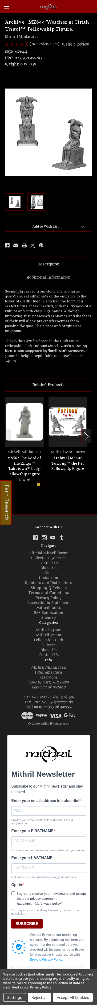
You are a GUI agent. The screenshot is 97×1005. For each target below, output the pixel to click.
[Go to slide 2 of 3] (46, 484)
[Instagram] (44, 537)
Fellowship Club (48, 640)
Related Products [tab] (48, 385)
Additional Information (49, 277)
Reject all (39, 997)
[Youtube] (52, 537)
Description (48, 264)
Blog (48, 573)
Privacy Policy (48, 598)
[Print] (24, 245)
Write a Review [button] (75, 44)
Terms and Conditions (48, 593)
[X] (32, 245)
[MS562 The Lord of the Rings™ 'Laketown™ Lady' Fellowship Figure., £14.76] (24, 421)
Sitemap (48, 618)
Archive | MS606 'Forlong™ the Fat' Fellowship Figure (68, 463)
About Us (48, 568)
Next (86, 436)
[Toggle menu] (6, 6)
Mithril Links (48, 608)
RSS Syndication (48, 613)
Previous (6, 436)
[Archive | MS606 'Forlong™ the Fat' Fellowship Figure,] (67, 421)
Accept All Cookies (73, 997)
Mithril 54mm (48, 630)
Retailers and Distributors (48, 583)
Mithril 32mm (48, 635)
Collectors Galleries (48, 558)
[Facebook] (7, 245)
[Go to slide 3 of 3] (53, 484)
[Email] (15, 245)
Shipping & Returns (49, 588)
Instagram (48, 578)
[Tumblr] (61, 537)
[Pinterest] (41, 245)
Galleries (48, 645)
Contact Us (49, 563)
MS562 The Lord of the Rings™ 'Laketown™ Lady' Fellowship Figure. (24, 466)
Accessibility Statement (48, 603)
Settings (14, 997)
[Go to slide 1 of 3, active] (38, 484)
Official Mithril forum (49, 553)
